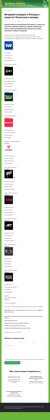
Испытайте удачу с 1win (14, 377)
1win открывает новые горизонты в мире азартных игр (36, 378)
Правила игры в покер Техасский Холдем (14, 325)
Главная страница (8, 10)
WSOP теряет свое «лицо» (10, 320)
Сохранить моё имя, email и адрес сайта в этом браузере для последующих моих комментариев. (25, 359)
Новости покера (19, 310)
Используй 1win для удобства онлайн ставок (14, 392)
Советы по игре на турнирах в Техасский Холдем (16, 323)
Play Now (6, 66)
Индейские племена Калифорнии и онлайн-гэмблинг (17, 328)
